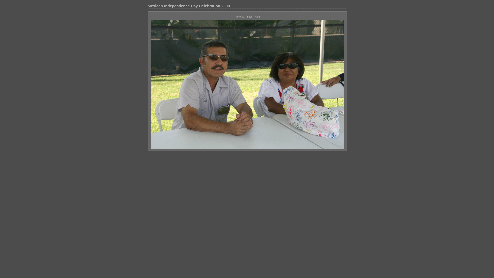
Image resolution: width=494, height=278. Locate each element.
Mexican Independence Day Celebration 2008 (189, 6)
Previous (239, 16)
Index (249, 16)
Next (257, 16)
